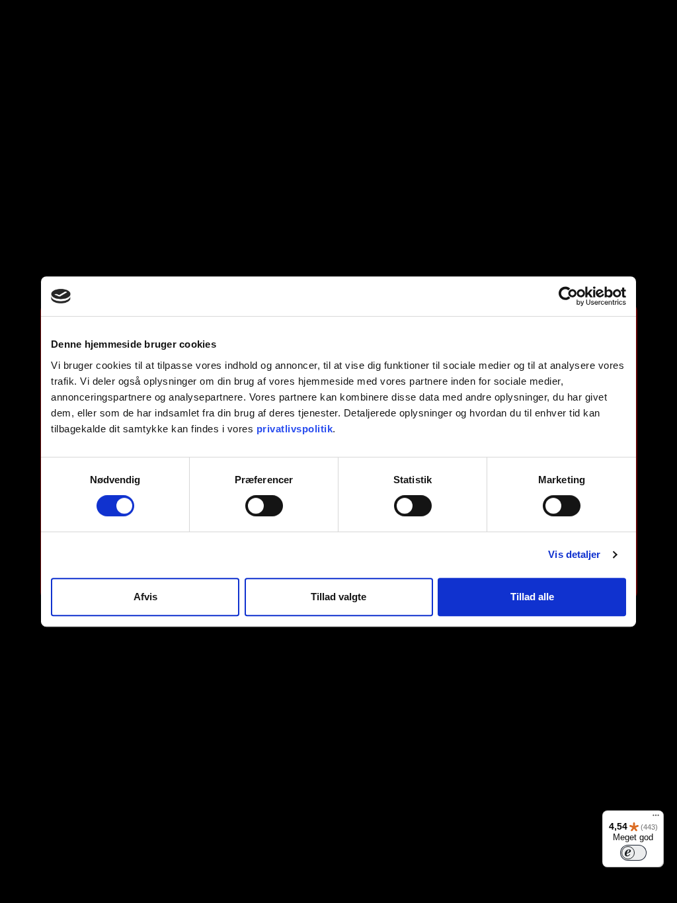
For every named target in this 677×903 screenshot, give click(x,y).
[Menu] (656, 818)
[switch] (264, 505)
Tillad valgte (338, 596)
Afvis (145, 596)
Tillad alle (532, 596)
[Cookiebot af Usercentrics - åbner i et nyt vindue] (568, 296)
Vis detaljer (574, 554)
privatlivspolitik (295, 428)
